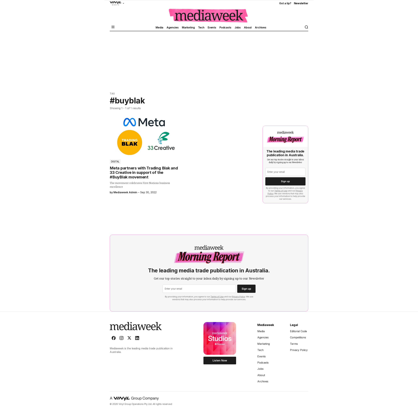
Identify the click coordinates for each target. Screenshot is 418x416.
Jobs (238, 27)
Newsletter (301, 3)
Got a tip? (285, 3)
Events (212, 27)
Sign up (285, 181)
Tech (201, 27)
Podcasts (225, 27)
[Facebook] (114, 338)
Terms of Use (281, 191)
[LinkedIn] (137, 338)
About (248, 27)
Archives (260, 27)
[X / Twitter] (129, 338)
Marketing (188, 27)
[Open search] (306, 27)
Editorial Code (298, 331)
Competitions (298, 337)
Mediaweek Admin (125, 192)
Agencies (173, 27)
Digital (115, 161)
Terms (294, 343)
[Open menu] (113, 27)
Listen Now (220, 360)
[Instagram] (121, 338)
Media (159, 27)
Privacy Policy (238, 296)
